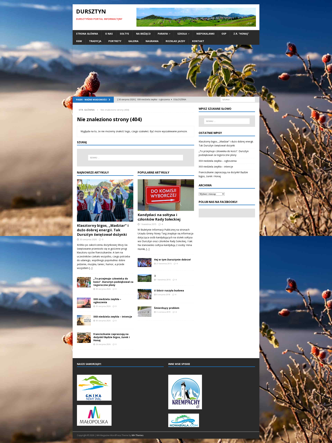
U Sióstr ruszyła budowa (169, 290)
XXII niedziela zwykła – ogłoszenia (107, 300)
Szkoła (182, 33)
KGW (79, 41)
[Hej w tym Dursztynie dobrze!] (144, 262)
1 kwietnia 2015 (148, 224)
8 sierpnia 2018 (163, 294)
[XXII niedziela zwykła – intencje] (84, 320)
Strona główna (87, 33)
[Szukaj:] (237, 99)
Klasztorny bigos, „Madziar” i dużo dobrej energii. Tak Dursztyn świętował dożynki (103, 230)
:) (155, 275)
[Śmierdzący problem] (144, 311)
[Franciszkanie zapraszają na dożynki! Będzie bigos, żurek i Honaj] (84, 338)
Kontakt (198, 41)
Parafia (163, 33)
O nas (109, 33)
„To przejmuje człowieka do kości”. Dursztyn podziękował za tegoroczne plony (113, 281)
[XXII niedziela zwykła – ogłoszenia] (84, 303)
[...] (90, 268)
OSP (224, 33)
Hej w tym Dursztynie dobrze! (172, 259)
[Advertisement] (166, 70)
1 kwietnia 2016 (163, 279)
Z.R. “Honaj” (241, 33)
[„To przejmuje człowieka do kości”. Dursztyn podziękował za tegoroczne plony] (84, 282)
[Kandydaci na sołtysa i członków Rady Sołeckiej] (166, 195)
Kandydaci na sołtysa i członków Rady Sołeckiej (159, 217)
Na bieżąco (143, 33)
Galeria (133, 41)
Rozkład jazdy (175, 41)
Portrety (114, 41)
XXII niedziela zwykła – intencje (112, 316)
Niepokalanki (205, 33)
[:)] (144, 278)
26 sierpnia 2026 (103, 344)
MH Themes (137, 435)
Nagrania (152, 41)
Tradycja (95, 41)
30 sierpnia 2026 (88, 239)
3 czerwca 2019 (163, 312)
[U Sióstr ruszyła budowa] (144, 294)
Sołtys (124, 33)
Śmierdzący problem (166, 308)
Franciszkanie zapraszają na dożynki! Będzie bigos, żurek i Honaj (111, 337)
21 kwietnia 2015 (164, 263)
